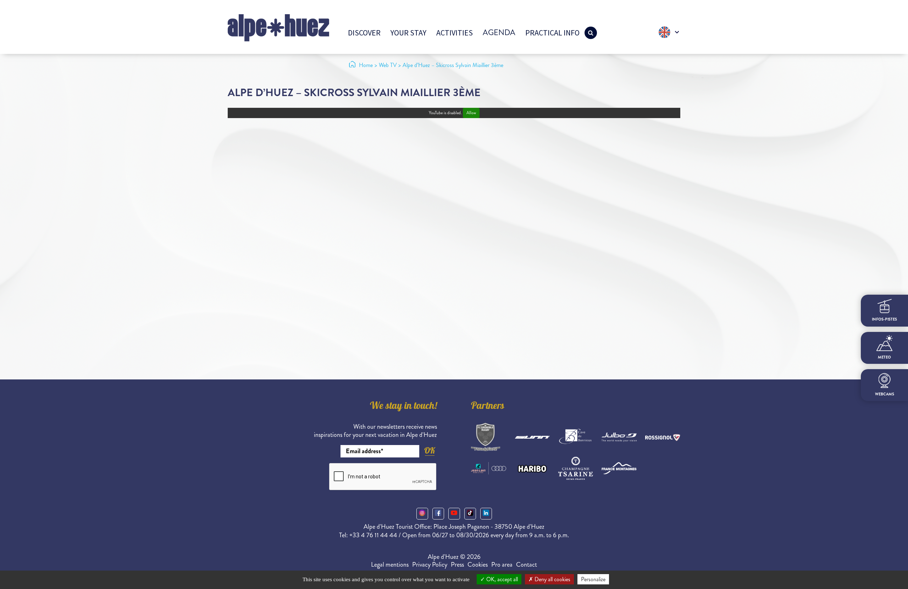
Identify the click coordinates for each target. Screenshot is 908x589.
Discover (364, 33)
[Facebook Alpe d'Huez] (438, 513)
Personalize (593, 579)
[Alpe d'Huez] (278, 27)
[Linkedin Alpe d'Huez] (486, 513)
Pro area (502, 564)
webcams (884, 393)
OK (429, 450)
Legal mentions (390, 564)
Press (457, 564)
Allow (471, 113)
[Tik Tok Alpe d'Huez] (470, 513)
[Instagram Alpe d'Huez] (422, 513)
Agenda (499, 32)
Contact (526, 564)
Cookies (477, 564)
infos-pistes (884, 319)
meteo (884, 357)
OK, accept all (501, 579)
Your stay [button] (408, 33)
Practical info (552, 33)
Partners (487, 407)
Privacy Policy (429, 564)
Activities (454, 33)
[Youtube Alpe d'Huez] (454, 513)
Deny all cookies (551, 579)
